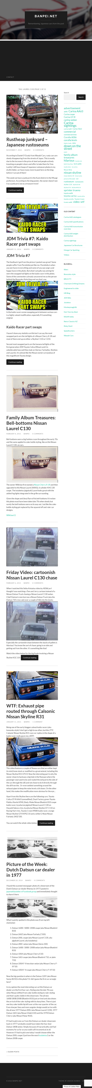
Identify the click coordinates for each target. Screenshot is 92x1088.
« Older (12, 1052)
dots (74, 143)
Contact (10, 77)
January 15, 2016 (13, 249)
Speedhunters (69, 331)
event (65, 152)
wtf (82, 201)
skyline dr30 (76, 184)
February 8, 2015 (13, 434)
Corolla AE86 (70, 137)
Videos (66, 255)
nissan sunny (78, 176)
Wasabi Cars (68, 335)
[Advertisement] (46, 56)
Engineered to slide (71, 288)
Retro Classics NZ (71, 321)
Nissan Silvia (68, 170)
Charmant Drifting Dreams (74, 283)
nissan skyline (72, 172)
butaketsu (43, 1035)
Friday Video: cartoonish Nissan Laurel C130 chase (31, 575)
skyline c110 (68, 184)
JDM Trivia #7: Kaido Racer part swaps (27, 241)
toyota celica (81, 196)
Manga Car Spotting (71, 250)
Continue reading (15, 190)
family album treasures (71, 156)
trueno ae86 (68, 202)
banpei (28, 150)
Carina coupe (69, 114)
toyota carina (70, 196)
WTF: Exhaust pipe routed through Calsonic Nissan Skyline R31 (30, 711)
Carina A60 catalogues (72, 217)
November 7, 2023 (14, 150)
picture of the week (69, 179)
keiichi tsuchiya (68, 164)
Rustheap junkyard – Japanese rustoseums (27, 142)
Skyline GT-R (67, 187)
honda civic (78, 161)
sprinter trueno (72, 190)
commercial (70, 131)
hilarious (69, 160)
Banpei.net (46, 16)
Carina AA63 (76, 111)
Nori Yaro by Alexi (71, 312)
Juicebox (67, 302)
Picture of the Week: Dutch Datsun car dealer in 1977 (30, 870)
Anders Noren (73, 1081)
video (76, 201)
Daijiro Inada (67, 143)
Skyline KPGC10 (76, 187)
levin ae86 (77, 164)
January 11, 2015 (13, 722)
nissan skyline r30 (69, 176)
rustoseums (79, 182)
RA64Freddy (69, 317)
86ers (66, 269)
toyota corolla (69, 199)
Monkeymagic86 (70, 307)
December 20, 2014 (14, 880)
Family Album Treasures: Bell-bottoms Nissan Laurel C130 (31, 423)
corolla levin (70, 140)
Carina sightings (70, 124)
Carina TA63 (77, 129)
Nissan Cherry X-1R (42, 485)
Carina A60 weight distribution (71, 234)
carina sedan (70, 120)
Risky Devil (68, 326)
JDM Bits (67, 298)
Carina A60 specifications (73, 222)
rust (77, 179)
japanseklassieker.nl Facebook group (21, 891)
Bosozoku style (70, 274)
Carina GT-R (69, 117)
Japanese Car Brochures (73, 245)
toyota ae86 (68, 193)
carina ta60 (68, 129)
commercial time (70, 135)
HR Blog (67, 293)
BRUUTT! (67, 279)
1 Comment (38, 722)
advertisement (72, 108)
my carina (74, 167)
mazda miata (67, 167)
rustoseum (69, 181)
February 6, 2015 (13, 583)
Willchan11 (11, 515)
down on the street (72, 147)
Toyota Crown (79, 199)
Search (66, 92)
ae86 (66, 112)
